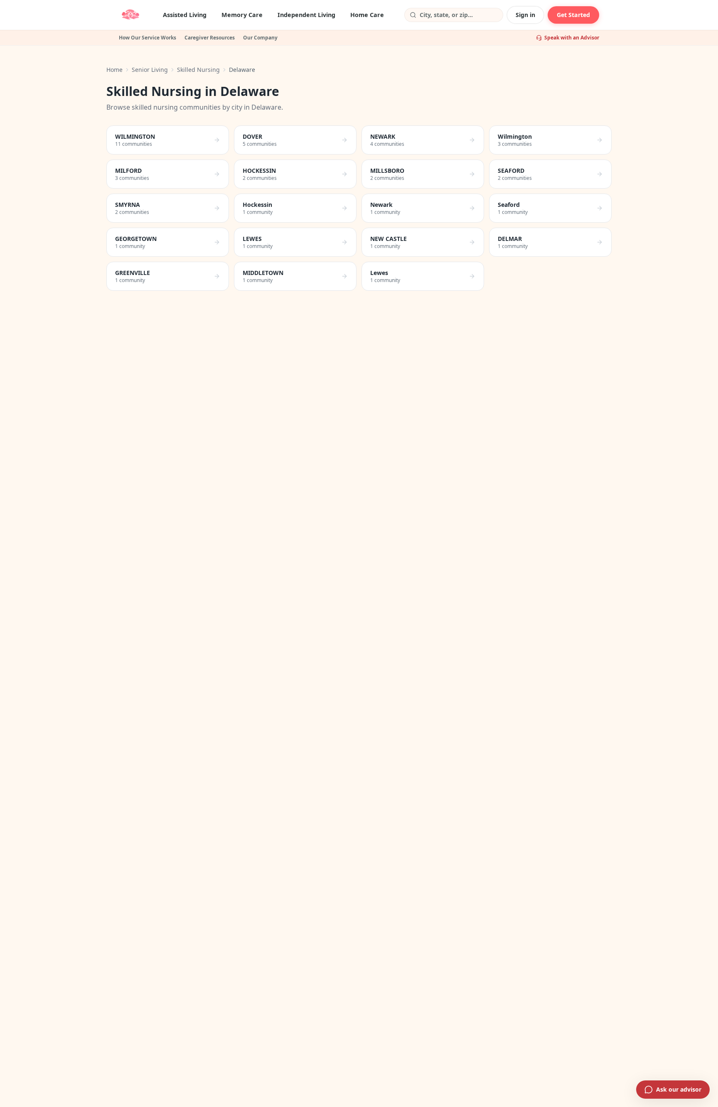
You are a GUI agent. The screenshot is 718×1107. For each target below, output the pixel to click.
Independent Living (306, 15)
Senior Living (150, 70)
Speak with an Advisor (571, 37)
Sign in (525, 15)
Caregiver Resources (209, 37)
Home (114, 70)
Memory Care (242, 15)
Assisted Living (185, 15)
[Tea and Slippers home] (130, 15)
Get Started (573, 15)
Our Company (260, 37)
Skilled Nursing (198, 70)
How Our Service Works (147, 37)
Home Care (367, 15)
